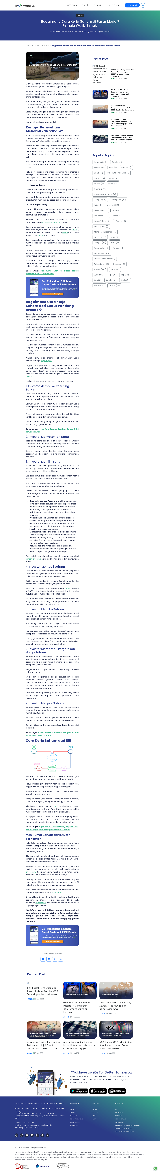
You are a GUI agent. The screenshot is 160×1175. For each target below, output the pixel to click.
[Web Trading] (143, 5)
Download (132, 5)
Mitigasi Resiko (119, 1122)
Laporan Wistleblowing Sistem (124, 1132)
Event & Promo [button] (113, 5)
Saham (72, 1109)
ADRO (68, 588)
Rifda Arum (58, 31)
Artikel (46, 45)
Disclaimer (118, 1116)
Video (94, 1116)
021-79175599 (28, 1123)
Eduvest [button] (97, 5)
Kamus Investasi (75, 1122)
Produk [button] (85, 5)
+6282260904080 (32, 1128)
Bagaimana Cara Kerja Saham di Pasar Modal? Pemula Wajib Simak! (86, 45)
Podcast (95, 1112)
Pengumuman (74, 1125)
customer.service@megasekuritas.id (36, 1125)
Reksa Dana (73, 1116)
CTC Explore (72, 5)
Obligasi (72, 1112)
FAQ (116, 1109)
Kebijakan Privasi (120, 1119)
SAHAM (80, 15)
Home (28, 45)
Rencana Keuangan (76, 1119)
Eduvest (37, 45)
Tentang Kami (119, 1112)
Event (94, 1119)
